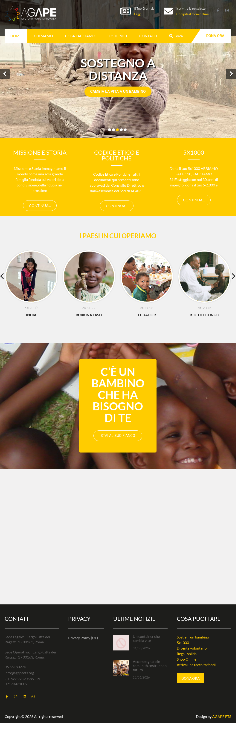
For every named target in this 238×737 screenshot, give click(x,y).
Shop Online (186, 659)
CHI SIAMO (43, 36)
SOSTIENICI (117, 36)
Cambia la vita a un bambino (118, 91)
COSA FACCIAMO (80, 36)
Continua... (40, 205)
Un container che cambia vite (146, 638)
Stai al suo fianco (118, 435)
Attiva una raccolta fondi (196, 664)
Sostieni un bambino (193, 637)
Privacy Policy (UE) (83, 637)
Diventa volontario (192, 648)
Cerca (178, 36)
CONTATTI (148, 36)
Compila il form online (192, 14)
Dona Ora (190, 678)
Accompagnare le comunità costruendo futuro (150, 665)
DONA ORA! (215, 36)
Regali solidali (187, 653)
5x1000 (183, 642)
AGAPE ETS (221, 716)
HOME (16, 36)
